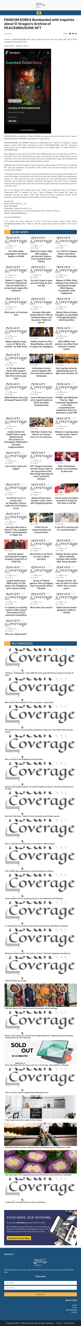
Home (74, 1305)
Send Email (13, 206)
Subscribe (41, 1294)
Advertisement (71, 1310)
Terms (58, 1323)
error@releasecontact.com (14, 224)
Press (75, 1307)
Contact (74, 1312)
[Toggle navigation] (39, 12)
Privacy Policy (69, 1323)
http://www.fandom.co (19, 213)
